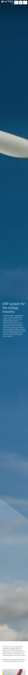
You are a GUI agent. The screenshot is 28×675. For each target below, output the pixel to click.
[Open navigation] (25, 2)
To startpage (7, 2)
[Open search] (16, 2)
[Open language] (21, 2)
